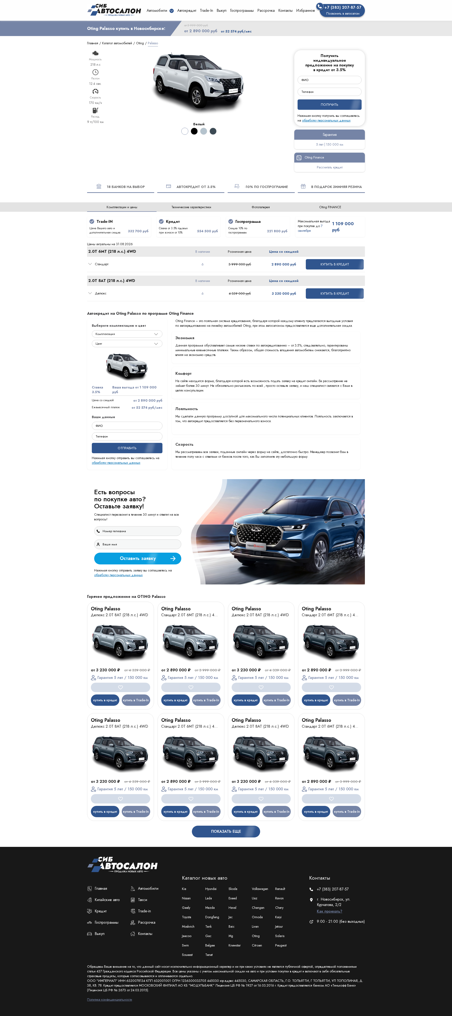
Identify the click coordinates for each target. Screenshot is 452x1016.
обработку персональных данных (284, 562)
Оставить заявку (338, 550)
